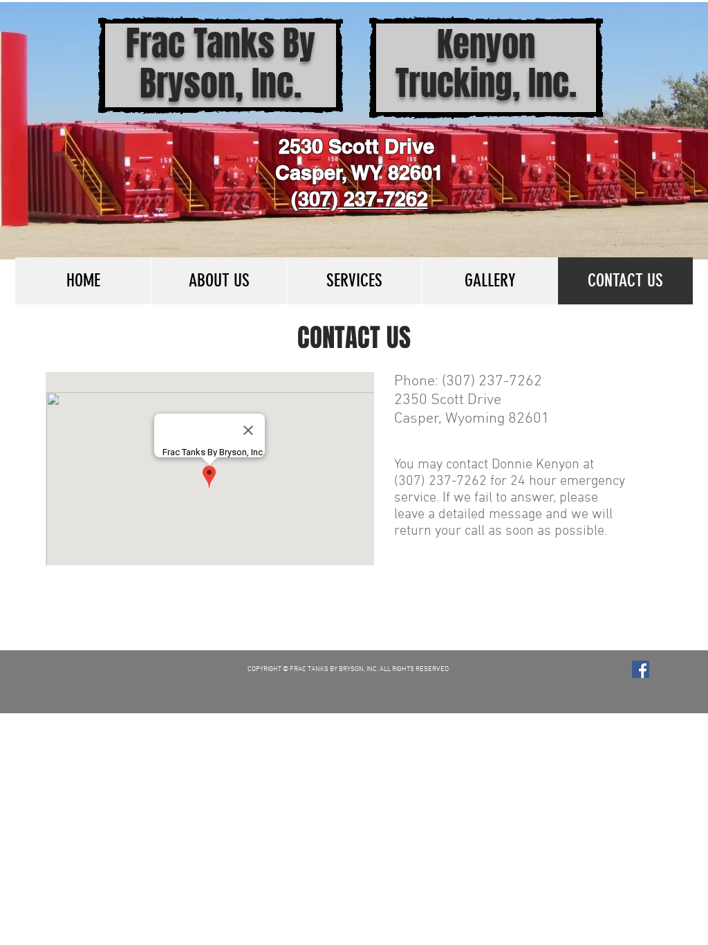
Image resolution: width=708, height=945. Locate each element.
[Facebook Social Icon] (640, 669)
